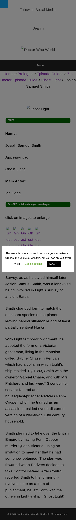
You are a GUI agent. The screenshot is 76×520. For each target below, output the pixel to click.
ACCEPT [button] (54, 264)
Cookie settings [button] (34, 263)
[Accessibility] (4, 4)
